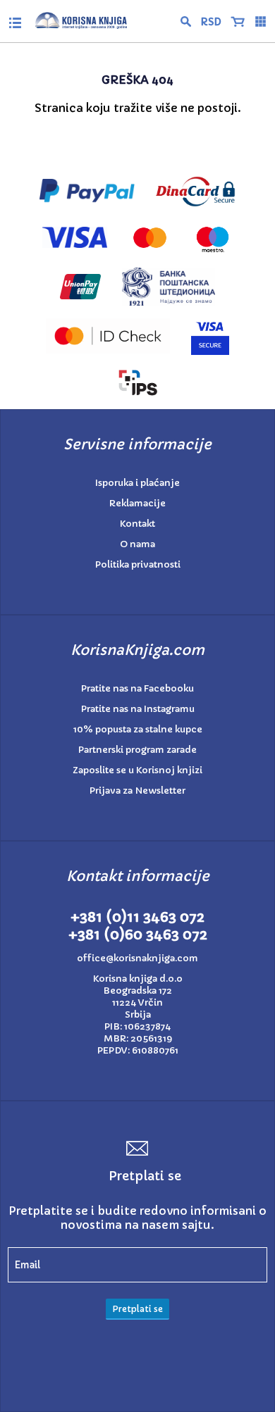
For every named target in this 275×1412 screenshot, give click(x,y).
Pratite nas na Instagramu (138, 709)
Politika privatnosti (138, 564)
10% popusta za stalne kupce (137, 729)
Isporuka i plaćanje (137, 483)
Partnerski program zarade (137, 750)
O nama (137, 544)
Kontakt (137, 524)
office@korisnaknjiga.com (137, 958)
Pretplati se (137, 1309)
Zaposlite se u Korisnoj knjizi (137, 770)
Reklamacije (137, 503)
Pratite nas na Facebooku (137, 688)
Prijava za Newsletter (137, 790)
